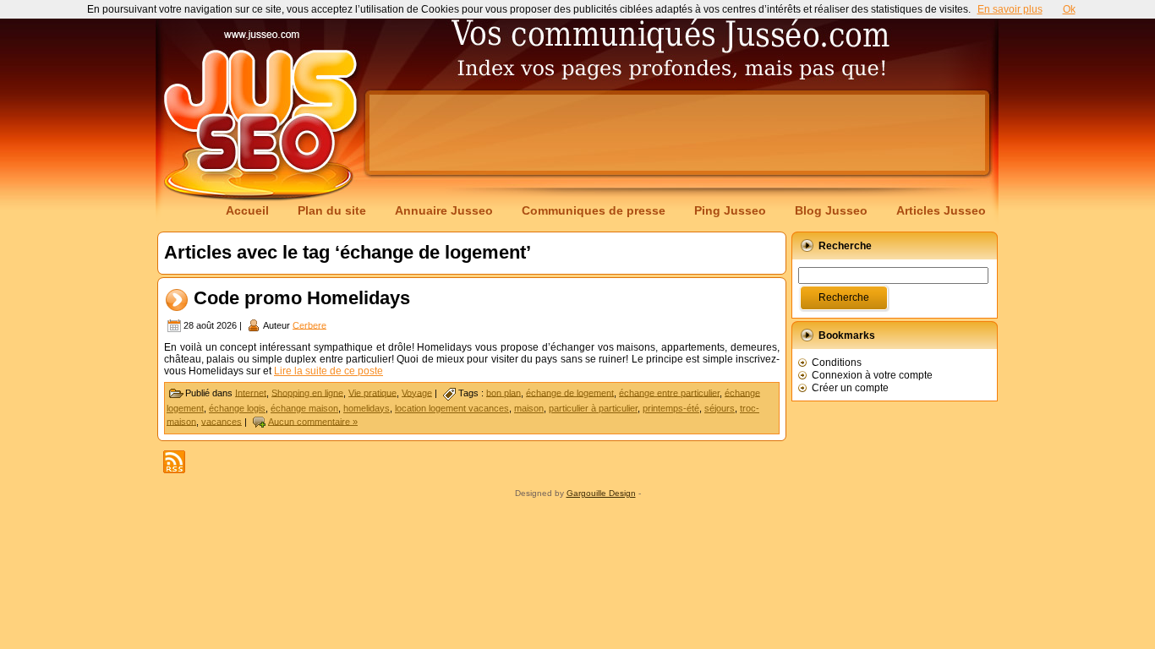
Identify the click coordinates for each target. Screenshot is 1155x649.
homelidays (366, 408)
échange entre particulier (669, 392)
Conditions (837, 362)
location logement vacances (452, 408)
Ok (1069, 9)
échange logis (237, 408)
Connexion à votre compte (872, 375)
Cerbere (309, 324)
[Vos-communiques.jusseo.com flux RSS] (174, 461)
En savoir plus (1010, 9)
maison (529, 408)
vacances (221, 421)
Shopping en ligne (307, 392)
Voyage (417, 392)
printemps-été (671, 408)
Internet (250, 392)
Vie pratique (372, 392)
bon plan (503, 392)
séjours (719, 408)
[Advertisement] (677, 133)
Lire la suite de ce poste (328, 371)
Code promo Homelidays (302, 297)
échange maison (304, 408)
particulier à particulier (593, 408)
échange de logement (570, 392)
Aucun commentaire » (313, 421)
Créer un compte (850, 388)
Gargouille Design (601, 493)
